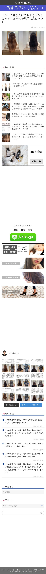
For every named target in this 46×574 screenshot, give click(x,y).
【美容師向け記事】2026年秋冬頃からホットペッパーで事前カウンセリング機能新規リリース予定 (28, 126)
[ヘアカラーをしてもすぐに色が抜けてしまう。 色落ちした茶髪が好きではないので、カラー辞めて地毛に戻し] (23, 394)
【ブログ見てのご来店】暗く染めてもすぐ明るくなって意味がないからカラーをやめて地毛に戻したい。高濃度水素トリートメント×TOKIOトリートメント (24, 468)
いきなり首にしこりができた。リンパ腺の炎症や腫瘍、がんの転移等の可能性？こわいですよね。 (28, 76)
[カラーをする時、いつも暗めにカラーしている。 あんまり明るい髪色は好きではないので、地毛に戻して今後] (37, 365)
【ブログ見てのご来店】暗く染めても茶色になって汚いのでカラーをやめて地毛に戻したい (24, 455)
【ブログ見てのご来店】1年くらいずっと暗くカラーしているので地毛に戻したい (24, 421)
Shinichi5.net (23, 2)
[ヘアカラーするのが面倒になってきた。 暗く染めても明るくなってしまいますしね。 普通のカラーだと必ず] (8, 365)
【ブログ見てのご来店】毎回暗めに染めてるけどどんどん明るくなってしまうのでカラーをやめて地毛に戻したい (24, 433)
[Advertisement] (23, 196)
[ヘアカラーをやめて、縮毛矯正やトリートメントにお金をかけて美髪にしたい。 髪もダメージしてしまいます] (37, 380)
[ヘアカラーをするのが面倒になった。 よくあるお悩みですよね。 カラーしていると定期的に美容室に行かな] (23, 365)
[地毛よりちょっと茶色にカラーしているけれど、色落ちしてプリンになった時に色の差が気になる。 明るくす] (8, 380)
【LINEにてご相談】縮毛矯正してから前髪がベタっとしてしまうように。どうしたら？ (28, 136)
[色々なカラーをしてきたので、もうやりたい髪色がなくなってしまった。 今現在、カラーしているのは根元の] (37, 394)
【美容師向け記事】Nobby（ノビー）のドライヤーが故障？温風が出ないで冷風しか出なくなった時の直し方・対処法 (28, 106)
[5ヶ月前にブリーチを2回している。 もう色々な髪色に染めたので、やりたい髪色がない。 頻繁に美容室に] (23, 380)
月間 (30, 230)
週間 (23, 230)
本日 (16, 230)
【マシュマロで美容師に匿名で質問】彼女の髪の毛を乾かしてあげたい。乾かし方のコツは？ (28, 96)
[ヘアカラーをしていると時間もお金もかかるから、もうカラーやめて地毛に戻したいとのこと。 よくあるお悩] (8, 394)
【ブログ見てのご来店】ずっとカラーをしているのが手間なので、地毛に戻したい (24, 445)
